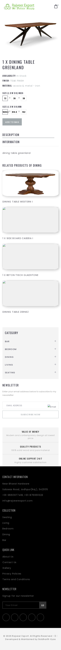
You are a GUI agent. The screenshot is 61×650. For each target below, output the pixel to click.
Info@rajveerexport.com (17, 500)
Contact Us (9, 562)
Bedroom (11, 349)
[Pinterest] (40, 617)
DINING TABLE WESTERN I (17, 201)
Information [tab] (11, 142)
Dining (9, 357)
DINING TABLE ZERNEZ (15, 311)
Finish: (6, 80)
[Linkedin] (23, 617)
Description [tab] (10, 135)
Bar (7, 341)
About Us (8, 556)
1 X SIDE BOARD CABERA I (17, 238)
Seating (10, 372)
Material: (7, 85)
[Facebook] (6, 617)
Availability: (9, 75)
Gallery (6, 568)
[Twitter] (14, 617)
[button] (56, 6)
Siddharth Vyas (47, 639)
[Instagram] (31, 617)
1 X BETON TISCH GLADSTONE (20, 275)
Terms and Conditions (16, 579)
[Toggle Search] (49, 6)
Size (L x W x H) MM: (12, 106)
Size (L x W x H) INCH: (13, 93)
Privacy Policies (11, 573)
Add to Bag (12, 122)
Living (9, 364)
